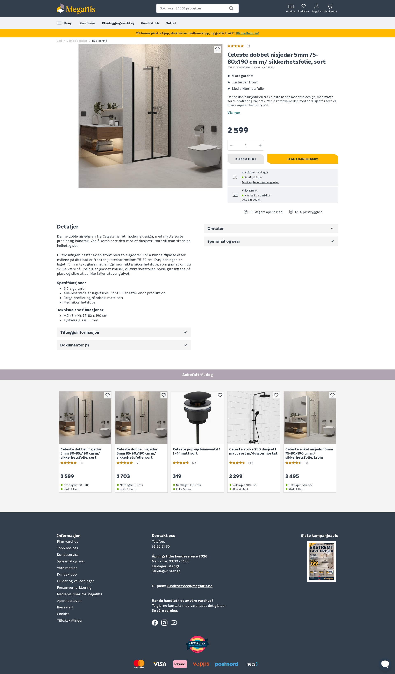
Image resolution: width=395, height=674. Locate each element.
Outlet (171, 23)
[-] (231, 145)
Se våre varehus (165, 610)
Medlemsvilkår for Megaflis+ (80, 594)
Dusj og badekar (77, 40)
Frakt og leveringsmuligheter (260, 182)
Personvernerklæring (74, 587)
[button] (231, 8)
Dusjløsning (99, 40)
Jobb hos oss (67, 548)
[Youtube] (174, 623)
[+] (260, 145)
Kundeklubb (150, 23)
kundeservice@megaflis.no (190, 586)
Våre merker (67, 568)
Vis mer (234, 112)
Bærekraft (65, 607)
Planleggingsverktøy (118, 23)
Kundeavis (87, 23)
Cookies (63, 614)
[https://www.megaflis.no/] (76, 8)
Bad (59, 40)
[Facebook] (155, 623)
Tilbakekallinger (70, 620)
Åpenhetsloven (69, 600)
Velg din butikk (251, 199)
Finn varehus (67, 541)
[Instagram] (164, 623)
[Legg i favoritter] (217, 49)
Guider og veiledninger (75, 581)
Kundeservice (68, 554)
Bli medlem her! (247, 33)
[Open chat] (385, 664)
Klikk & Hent (245, 159)
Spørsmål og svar (71, 561)
